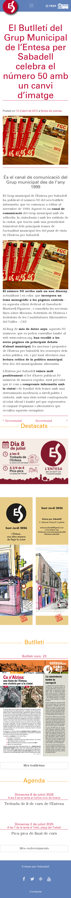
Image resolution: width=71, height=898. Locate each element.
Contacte (35, 891)
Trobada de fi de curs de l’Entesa (34, 804)
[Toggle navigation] (31, 5)
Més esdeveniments (34, 848)
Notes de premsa (51, 111)
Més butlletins (34, 765)
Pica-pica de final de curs (34, 833)
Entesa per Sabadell (35, 866)
